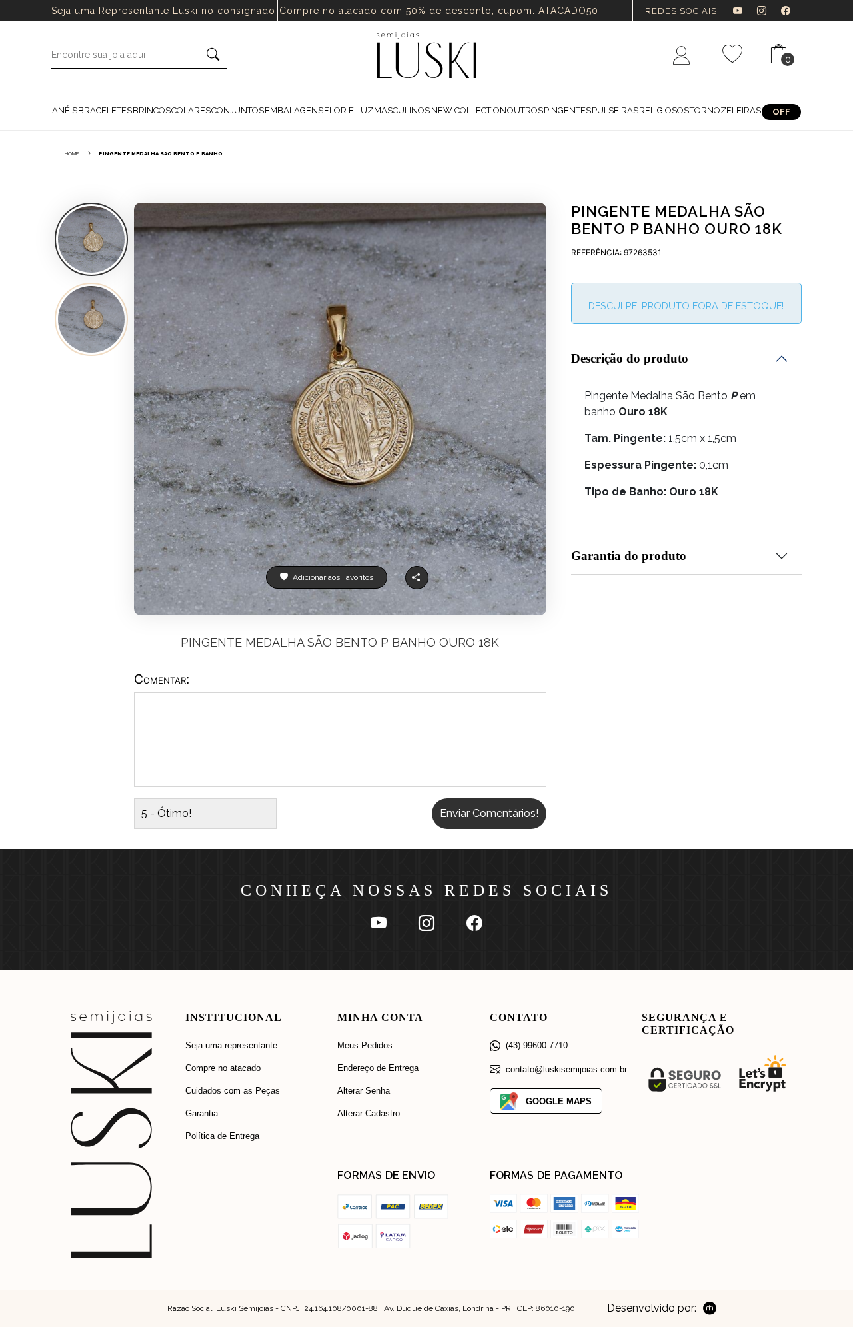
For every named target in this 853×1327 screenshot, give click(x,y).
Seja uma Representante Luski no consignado (163, 10)
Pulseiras (615, 110)
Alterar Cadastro (368, 1113)
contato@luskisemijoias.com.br (566, 1069)
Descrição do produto (629, 358)
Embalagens (294, 110)
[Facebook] (791, 10)
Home (72, 153)
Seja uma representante (231, 1045)
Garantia (201, 1113)
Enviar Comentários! (489, 813)
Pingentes (567, 110)
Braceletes (105, 110)
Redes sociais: (682, 11)
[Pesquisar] (213, 55)
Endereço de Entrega (378, 1068)
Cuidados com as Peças (232, 1091)
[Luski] (426, 54)
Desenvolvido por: (651, 1308)
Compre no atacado (223, 1068)
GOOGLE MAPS (559, 1101)
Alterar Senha (363, 1091)
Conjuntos (237, 110)
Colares (191, 110)
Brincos (152, 110)
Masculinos (402, 110)
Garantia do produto (628, 556)
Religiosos (664, 110)
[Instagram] (769, 10)
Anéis (64, 110)
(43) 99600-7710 (537, 1045)
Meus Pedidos (365, 1045)
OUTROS (525, 110)
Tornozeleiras (725, 110)
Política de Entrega (222, 1136)
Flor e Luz (348, 110)
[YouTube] (745, 10)
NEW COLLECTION (468, 110)
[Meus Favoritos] (732, 55)
